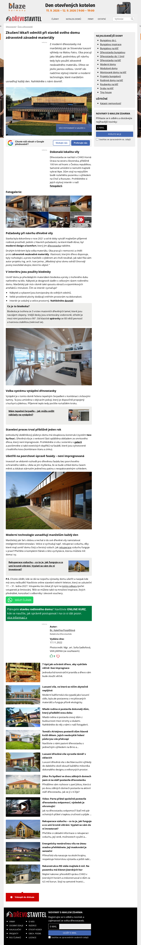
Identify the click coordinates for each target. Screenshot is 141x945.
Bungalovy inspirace (110, 44)
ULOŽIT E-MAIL (69, 932)
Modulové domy (109, 68)
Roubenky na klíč (109, 84)
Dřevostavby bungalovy (112, 52)
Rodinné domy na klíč (111, 80)
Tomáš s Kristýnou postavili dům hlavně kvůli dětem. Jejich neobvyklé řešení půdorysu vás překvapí (65, 735)
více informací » (17, 617)
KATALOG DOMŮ (73, 19)
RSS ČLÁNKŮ (15, 937)
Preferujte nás (80, 143)
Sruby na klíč (106, 88)
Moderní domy (108, 64)
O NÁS (32, 921)
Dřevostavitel (11, 26)
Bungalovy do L (108, 40)
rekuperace (65, 547)
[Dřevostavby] (24, 18)
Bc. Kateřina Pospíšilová (62, 630)
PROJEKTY (13, 933)
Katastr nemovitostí (110, 103)
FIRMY (12, 921)
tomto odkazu (69, 586)
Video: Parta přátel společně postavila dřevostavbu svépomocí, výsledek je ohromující (64, 802)
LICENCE (32, 937)
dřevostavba (54, 245)
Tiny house (106, 92)
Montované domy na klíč (113, 72)
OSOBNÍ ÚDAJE (16, 925)
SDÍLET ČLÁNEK (23, 600)
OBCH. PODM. (35, 933)
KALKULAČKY (15, 929)
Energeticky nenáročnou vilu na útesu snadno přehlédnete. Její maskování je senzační (64, 847)
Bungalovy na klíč (109, 48)
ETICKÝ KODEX (35, 929)
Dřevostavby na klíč (110, 60)
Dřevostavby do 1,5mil (112, 56)
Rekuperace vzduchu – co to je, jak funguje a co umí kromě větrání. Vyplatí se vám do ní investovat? (67, 825)
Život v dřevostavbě (25, 26)
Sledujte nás (61, 143)
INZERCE (32, 925)
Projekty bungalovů (110, 76)
